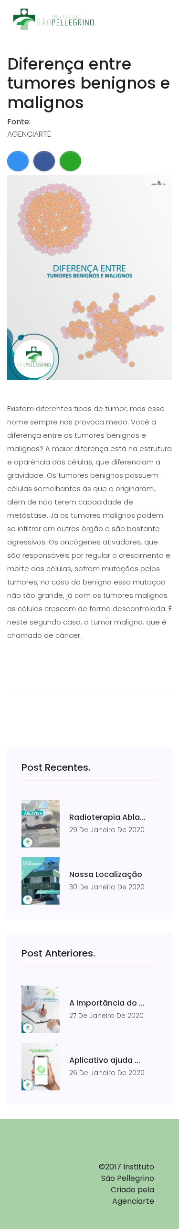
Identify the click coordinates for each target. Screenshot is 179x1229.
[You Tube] (42, 1196)
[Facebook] (42, 1160)
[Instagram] (42, 1178)
